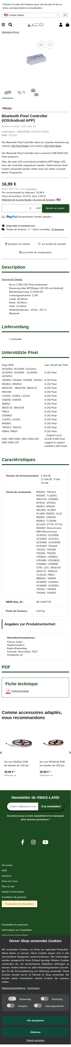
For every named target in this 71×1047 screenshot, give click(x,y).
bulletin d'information (13, 891)
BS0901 (50, 513)
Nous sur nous (10, 881)
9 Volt (57, 479)
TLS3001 (52, 495)
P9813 (51, 574)
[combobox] (31, 15)
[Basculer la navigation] (3, 25)
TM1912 (40, 549)
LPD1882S (53, 560)
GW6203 (51, 517)
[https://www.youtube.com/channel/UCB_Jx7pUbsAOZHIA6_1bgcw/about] (45, 842)
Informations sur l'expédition (17, 930)
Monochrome (54, 528)
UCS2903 (41, 538)
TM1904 (40, 553)
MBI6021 (41, 578)
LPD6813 (41, 556)
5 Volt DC (46, 475)
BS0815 (40, 520)
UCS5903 (41, 582)
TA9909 (51, 578)
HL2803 (51, 510)
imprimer (6, 875)
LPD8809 (41, 564)
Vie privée (7, 865)
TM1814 (51, 492)
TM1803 (51, 592)
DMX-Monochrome (46, 531)
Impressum (33, 988)
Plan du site (8, 886)
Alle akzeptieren (35, 1020)
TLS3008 (51, 520)
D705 (39, 567)
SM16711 (41, 571)
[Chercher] (10, 25)
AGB (4, 870)
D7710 (58, 524)
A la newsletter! (51, 806)
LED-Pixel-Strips (52, 146)
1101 (46, 567)
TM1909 (51, 549)
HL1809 (40, 513)
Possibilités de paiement (15, 924)
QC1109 (40, 524)
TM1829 (52, 546)
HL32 (59, 513)
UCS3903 (53, 585)
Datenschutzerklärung (14, 988)
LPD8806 (53, 564)
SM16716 (41, 499)
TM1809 (51, 589)
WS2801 (41, 495)
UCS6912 (53, 582)
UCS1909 (41, 542)
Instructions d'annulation (15, 935)
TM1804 (40, 592)
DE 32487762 (43, 601)
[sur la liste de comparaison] (41, 45)
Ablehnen (35, 1032)
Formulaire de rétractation (19, 903)
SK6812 (40, 506)
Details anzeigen (35, 1040)
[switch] (12, 999)
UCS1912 (53, 538)
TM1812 (40, 589)
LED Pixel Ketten (20, 146)
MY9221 (51, 502)
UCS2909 (53, 535)
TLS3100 (41, 574)
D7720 (50, 524)
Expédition (31, 189)
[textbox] (31, 15)
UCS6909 (41, 585)
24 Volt (44, 483)
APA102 (50, 506)
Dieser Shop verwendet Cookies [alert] (35, 941)
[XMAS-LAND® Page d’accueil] (35, 24)
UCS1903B (54, 542)
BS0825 (40, 517)
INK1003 (41, 510)
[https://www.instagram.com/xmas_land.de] (33, 842)
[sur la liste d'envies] (50, 45)
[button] (60, 25)
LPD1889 (41, 560)
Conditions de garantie (14, 897)
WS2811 (40, 492)
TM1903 (51, 553)
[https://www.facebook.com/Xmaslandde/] (23, 842)
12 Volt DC (46, 479)
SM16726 (55, 567)
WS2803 (41, 528)
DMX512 (52, 571)
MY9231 (40, 502)
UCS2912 (41, 535)
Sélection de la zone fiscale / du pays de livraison (29, 199)
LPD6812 (53, 556)
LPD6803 (53, 499)
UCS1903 (41, 546)
